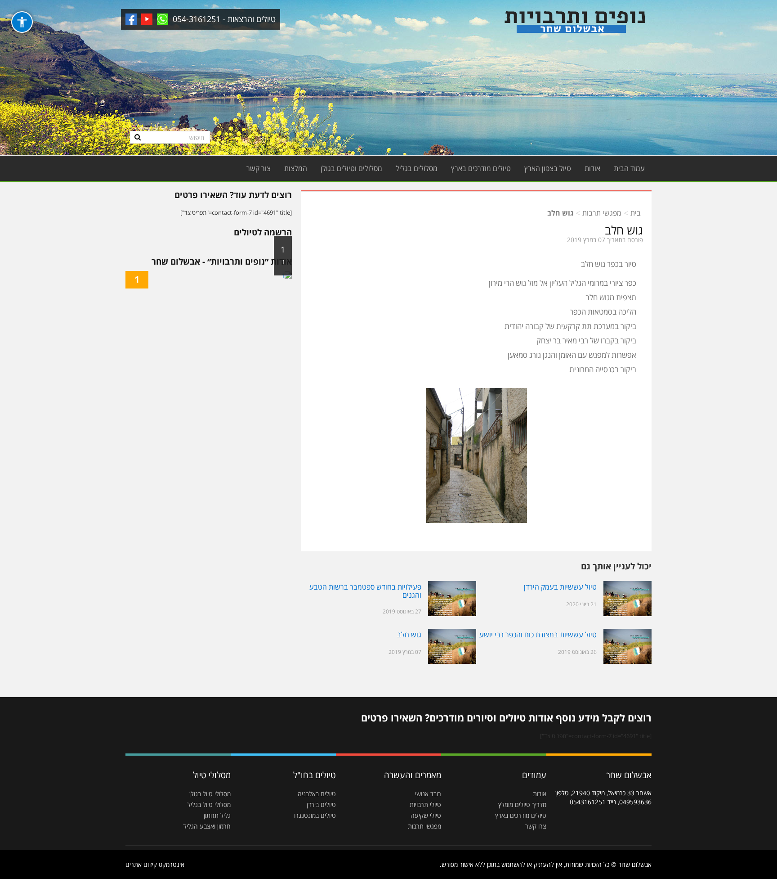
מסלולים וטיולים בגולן (351, 168)
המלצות (295, 168)
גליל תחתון (217, 815)
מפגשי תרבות (601, 213)
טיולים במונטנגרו (315, 815)
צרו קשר (535, 826)
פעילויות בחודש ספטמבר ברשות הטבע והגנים (365, 591)
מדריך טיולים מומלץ (522, 804)
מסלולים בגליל (417, 168)
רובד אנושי (428, 793)
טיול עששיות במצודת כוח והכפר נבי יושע (538, 635)
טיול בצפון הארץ (547, 168)
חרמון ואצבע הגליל (207, 826)
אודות (592, 168)
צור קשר (258, 168)
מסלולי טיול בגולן (210, 793)
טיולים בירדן (321, 804)
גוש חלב (409, 635)
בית (635, 213)
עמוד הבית (629, 168)
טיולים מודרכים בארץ (481, 168)
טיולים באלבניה (317, 793)
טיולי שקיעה (426, 815)
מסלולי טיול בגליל (209, 804)
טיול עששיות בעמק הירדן (560, 587)
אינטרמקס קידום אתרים (154, 864)
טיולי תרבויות (425, 804)
